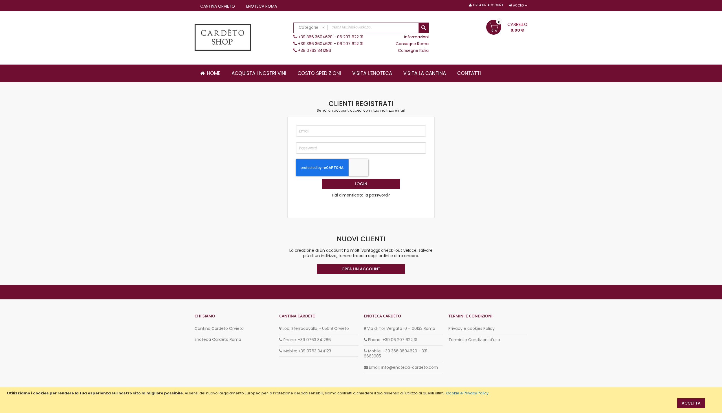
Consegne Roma (412, 44)
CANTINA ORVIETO (217, 6)
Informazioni (416, 37)
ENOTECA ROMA (261, 6)
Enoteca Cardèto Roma (218, 339)
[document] (361, 393)
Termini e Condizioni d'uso (474, 340)
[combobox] (361, 28)
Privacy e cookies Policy (471, 328)
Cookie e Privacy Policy (467, 393)
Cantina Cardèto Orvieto (219, 328)
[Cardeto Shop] (241, 38)
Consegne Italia (413, 50)
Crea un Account (488, 5)
